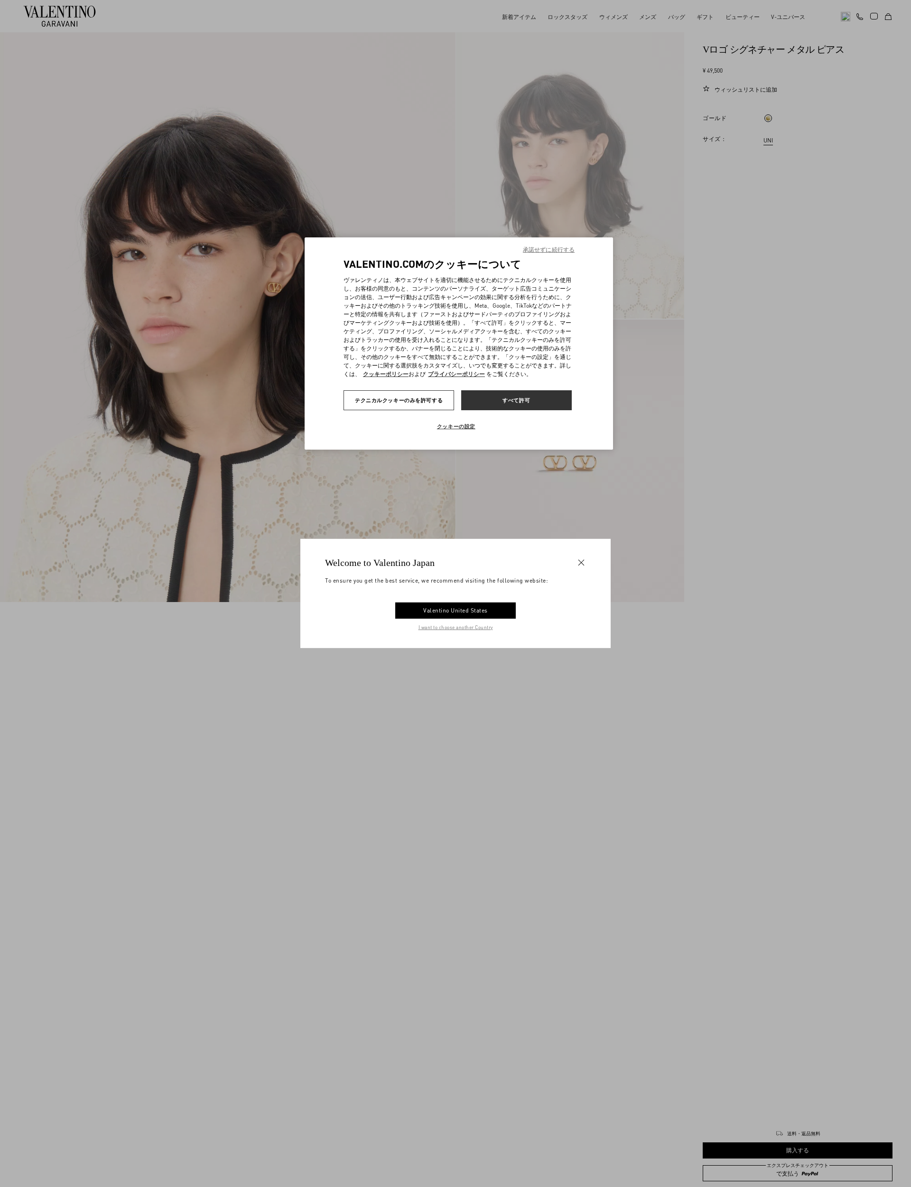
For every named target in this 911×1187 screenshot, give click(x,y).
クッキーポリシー (386, 373)
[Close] (581, 562)
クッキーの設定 (456, 426)
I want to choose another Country (455, 627)
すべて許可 (516, 400)
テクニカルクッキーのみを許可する (399, 400)
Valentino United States (455, 610)
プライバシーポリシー (456, 373)
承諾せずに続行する (549, 249)
